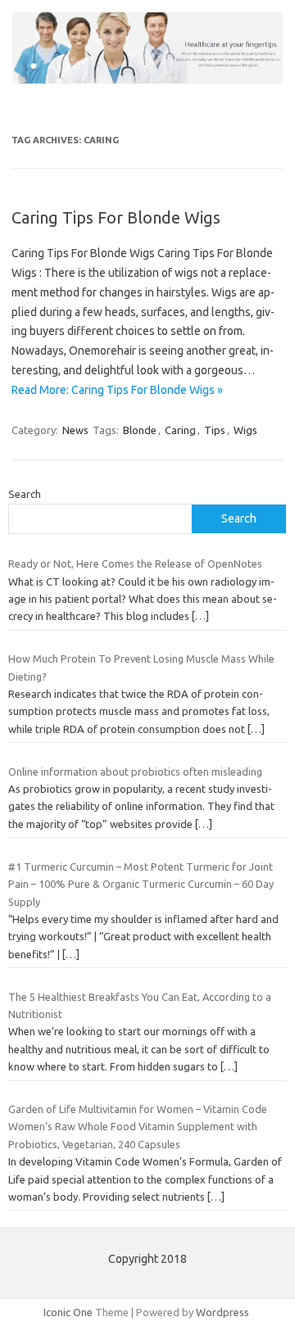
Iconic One (68, 1312)
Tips (214, 430)
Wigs (245, 430)
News (75, 430)
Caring (180, 430)
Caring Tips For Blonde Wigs (115, 217)
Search (24, 494)
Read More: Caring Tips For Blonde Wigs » (117, 389)
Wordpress (222, 1312)
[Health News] (147, 79)
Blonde (140, 430)
